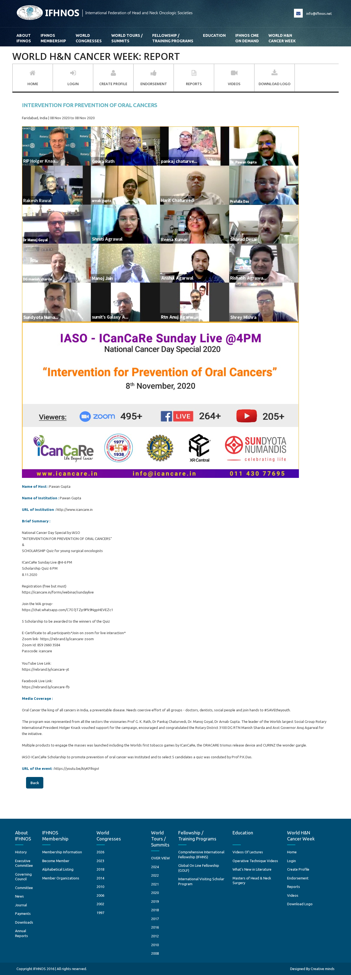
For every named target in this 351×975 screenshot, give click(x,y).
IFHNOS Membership (53, 38)
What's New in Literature (252, 869)
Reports (293, 886)
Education (214, 35)
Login (291, 861)
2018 (100, 869)
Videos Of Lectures (248, 852)
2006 (100, 895)
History (21, 852)
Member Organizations (60, 878)
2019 (155, 901)
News (19, 896)
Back (34, 783)
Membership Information (62, 852)
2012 (155, 936)
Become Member (55, 861)
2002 (100, 904)
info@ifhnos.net (319, 13)
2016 (155, 927)
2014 (100, 878)
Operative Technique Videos (255, 861)
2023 (100, 861)
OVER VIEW (160, 858)
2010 (100, 886)
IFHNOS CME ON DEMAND (247, 38)
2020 (155, 893)
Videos (292, 895)
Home (292, 852)
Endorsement (297, 878)
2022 (155, 875)
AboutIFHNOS (23, 38)
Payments (23, 913)
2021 (155, 884)
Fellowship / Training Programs (172, 38)
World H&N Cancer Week (282, 38)
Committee (24, 888)
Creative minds (323, 969)
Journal (21, 905)
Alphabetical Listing (57, 869)
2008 (155, 953)
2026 (100, 852)
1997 (100, 913)
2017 (155, 919)
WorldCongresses (89, 38)
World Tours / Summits (127, 38)
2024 (155, 867)
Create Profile (298, 869)
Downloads (24, 922)
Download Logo (300, 904)
